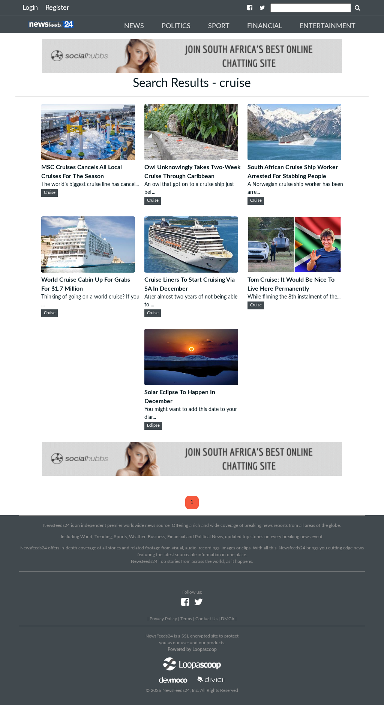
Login (30, 7)
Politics (176, 26)
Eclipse (153, 426)
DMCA (227, 618)
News (134, 26)
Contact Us (206, 618)
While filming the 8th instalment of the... (294, 297)
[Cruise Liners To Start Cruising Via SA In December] (191, 271)
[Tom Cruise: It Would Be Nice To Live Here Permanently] (294, 271)
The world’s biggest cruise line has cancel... (90, 184)
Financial (264, 26)
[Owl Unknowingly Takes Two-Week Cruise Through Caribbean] (191, 158)
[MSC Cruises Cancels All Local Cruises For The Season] (88, 158)
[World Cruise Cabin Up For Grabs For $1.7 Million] (88, 271)
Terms (186, 618)
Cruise (50, 193)
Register (57, 7)
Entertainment (328, 26)
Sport (219, 26)
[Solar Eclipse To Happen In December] (191, 383)
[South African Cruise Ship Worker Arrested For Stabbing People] (294, 158)
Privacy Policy (163, 618)
